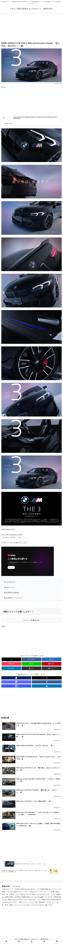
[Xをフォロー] (47, 677)
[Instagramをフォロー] (16, 686)
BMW (4, 87)
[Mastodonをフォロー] (16, 682)
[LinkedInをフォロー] (47, 686)
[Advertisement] (31, 27)
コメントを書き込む (31, 620)
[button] (31, 668)
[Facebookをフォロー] (47, 682)
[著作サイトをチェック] (16, 677)
